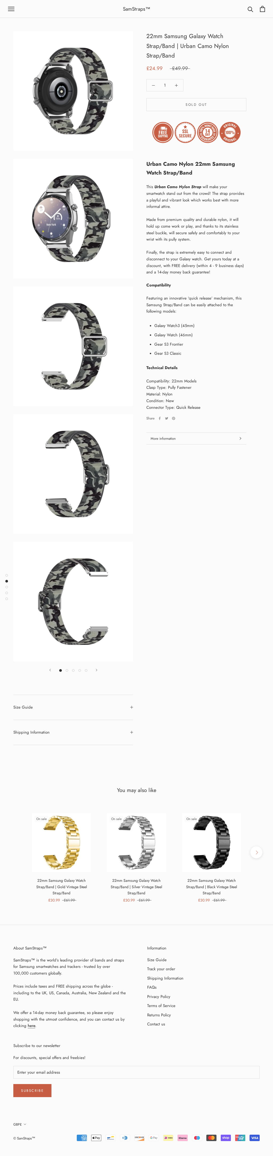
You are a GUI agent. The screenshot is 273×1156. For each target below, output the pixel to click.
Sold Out (196, 104)
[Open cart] (262, 9)
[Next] (96, 670)
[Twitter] (166, 418)
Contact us (156, 1024)
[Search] (250, 9)
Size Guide (23, 707)
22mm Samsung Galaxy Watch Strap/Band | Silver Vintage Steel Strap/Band (136, 886)
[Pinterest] (173, 418)
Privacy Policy (158, 997)
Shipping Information (31, 732)
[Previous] (50, 670)
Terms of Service (161, 1006)
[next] (256, 852)
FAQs (151, 987)
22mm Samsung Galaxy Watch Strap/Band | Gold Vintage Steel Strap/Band (61, 886)
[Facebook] (159, 418)
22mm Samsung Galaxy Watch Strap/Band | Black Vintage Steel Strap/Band (211, 886)
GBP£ (17, 1124)
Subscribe (32, 1090)
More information (163, 438)
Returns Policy (159, 1015)
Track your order (161, 969)
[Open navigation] (11, 9)
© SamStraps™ (24, 1138)
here (31, 1026)
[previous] (17, 852)
